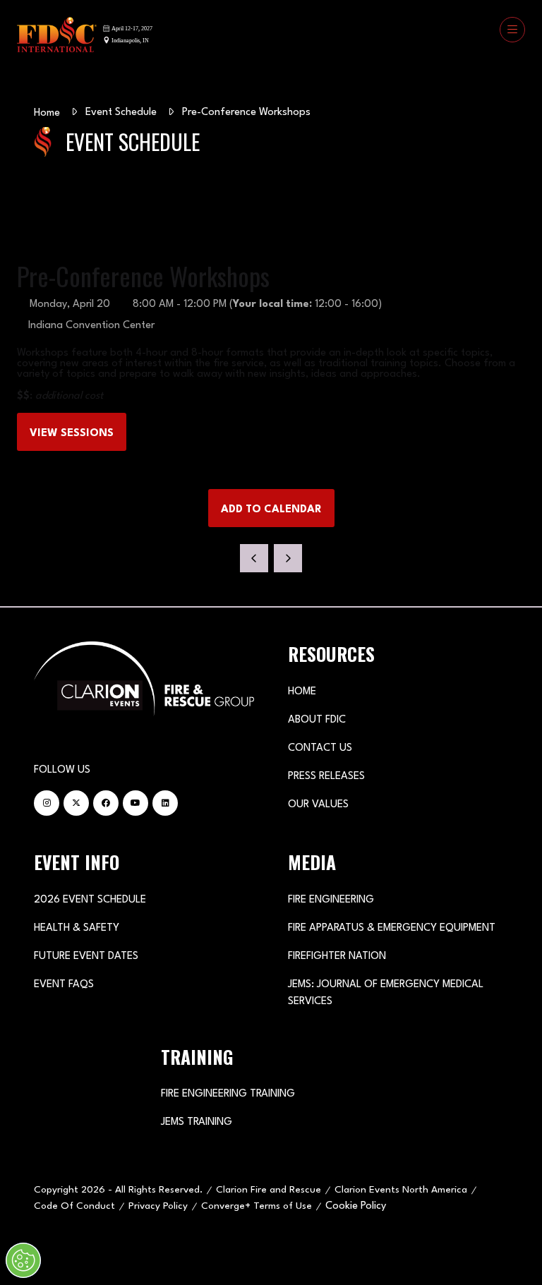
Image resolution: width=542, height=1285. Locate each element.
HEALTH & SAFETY (76, 928)
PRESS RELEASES (326, 776)
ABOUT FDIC (317, 720)
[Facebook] (106, 803)
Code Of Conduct (74, 1206)
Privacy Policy (158, 1206)
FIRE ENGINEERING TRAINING (228, 1094)
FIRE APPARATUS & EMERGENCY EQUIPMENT (391, 928)
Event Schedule (121, 112)
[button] (512, 29)
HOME (302, 692)
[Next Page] (288, 558)
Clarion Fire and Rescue (268, 1190)
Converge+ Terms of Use (256, 1206)
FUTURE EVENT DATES (86, 956)
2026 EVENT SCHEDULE (90, 900)
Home (47, 113)
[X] (76, 803)
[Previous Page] (254, 558)
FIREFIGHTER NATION (337, 956)
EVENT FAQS (64, 984)
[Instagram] (46, 803)
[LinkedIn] (165, 803)
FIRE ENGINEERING (331, 900)
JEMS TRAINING (196, 1122)
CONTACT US (320, 748)
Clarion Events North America (401, 1190)
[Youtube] (135, 803)
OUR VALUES (318, 805)
